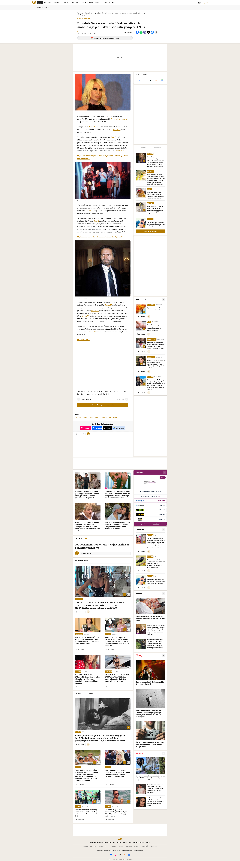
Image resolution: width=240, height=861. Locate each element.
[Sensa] (136, 846)
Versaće (84, 316)
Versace (104, 417)
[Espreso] (101, 846)
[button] (128, 32)
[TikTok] (150, 80)
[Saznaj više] (163, 593)
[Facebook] (139, 80)
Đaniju (107, 305)
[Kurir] (85, 846)
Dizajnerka (113, 417)
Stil (78, 31)
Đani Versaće (94, 417)
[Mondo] (93, 846)
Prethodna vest (86, 399)
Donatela (92, 127)
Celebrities (88, 13)
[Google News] (162, 80)
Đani (113, 137)
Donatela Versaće (118, 119)
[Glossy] (114, 846)
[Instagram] (144, 80)
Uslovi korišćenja (138, 850)
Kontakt (113, 850)
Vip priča (97, 13)
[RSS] (156, 80)
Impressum (100, 850)
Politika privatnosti (127, 850)
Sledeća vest (120, 399)
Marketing (107, 850)
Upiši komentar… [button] (87, 553)
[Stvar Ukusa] (153, 846)
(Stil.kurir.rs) (82, 339)
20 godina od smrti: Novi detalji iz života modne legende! (99, 237)
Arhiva (118, 850)
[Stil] (34, 2)
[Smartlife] (129, 846)
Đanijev (94, 310)
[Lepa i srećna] (121, 846)
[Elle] (107, 846)
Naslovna (80, 13)
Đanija (116, 129)
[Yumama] (144, 846)
